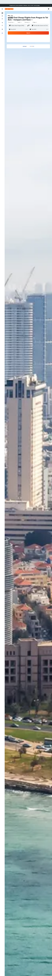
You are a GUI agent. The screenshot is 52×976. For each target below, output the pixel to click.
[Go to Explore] (2, 22)
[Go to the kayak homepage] (9, 9)
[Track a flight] (2, 25)
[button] (50, 5)
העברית (38, 5)
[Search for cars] (2, 18)
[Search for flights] (2, 13)
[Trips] (2, 29)
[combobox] (27, 22)
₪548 (10, 17)
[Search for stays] (2, 16)
